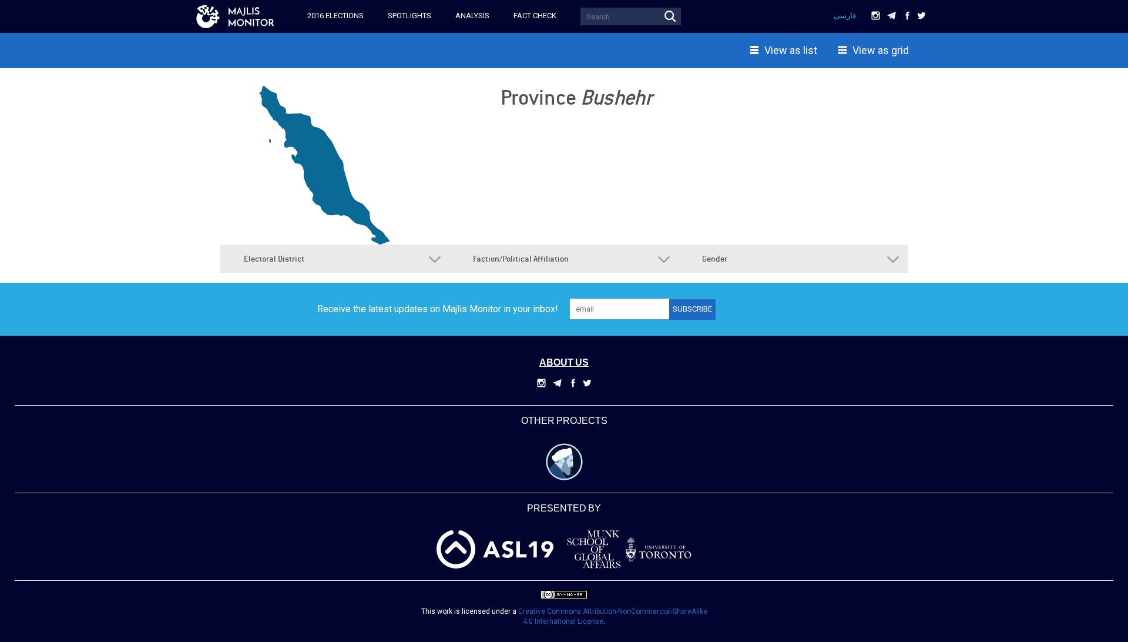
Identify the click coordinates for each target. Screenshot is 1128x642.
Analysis (472, 15)
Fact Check (534, 15)
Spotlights (409, 15)
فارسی (845, 15)
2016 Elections (335, 15)
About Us (564, 363)
